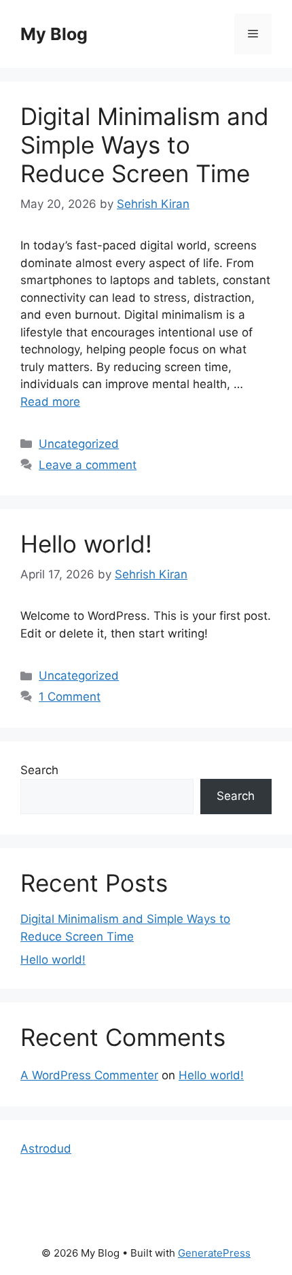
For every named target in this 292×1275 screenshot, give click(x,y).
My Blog (54, 34)
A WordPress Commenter (89, 1075)
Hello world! (86, 543)
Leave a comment (87, 465)
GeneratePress (214, 1252)
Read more (50, 401)
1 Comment (70, 696)
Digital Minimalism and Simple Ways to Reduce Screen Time (144, 145)
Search (39, 770)
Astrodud (45, 1148)
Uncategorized (79, 444)
